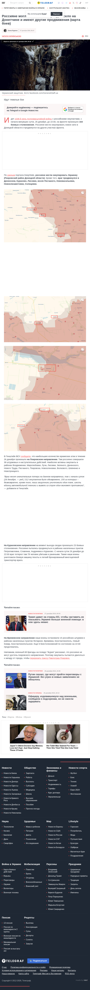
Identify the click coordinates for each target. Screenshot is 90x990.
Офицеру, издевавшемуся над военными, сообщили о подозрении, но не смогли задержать (52, 699)
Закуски (29, 944)
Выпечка (29, 923)
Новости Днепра (11, 782)
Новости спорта (78, 768)
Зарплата (30, 773)
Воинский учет (32, 886)
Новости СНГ (54, 839)
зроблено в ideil (81, 980)
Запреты (74, 884)
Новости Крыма (10, 809)
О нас (4, 967)
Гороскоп (74, 827)
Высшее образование (31, 799)
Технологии (9, 827)
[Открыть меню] (4, 3)
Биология (8, 835)
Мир (48, 821)
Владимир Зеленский (52, 871)
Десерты (30, 935)
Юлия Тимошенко (56, 901)
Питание (29, 831)
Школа (29, 794)
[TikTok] (80, 3)
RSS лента (70, 974)
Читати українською (11, 36)
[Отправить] (29, 3)
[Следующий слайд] (87, 8)
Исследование (32, 843)
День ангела (75, 888)
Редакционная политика (59, 967)
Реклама (43, 970)
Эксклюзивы (80, 8)
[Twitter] (73, 2)
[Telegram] (66, 3)
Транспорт (52, 780)
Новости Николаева (12, 813)
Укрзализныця (54, 797)
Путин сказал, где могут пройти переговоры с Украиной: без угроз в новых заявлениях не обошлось (54, 677)
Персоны (51, 864)
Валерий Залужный (56, 888)
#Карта (10, 717)
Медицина (30, 790)
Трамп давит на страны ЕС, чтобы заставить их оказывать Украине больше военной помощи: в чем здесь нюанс (56, 619)
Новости (7, 768)
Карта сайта (24, 974)
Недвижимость (54, 784)
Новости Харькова (12, 777)
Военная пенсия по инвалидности (12, 937)
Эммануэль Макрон (56, 884)
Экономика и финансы (53, 769)
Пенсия (6, 917)
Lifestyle (73, 821)
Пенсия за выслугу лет (12, 950)
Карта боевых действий (10, 871)
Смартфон (8, 843)
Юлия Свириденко (56, 909)
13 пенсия (8, 923)
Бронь (28, 874)
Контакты (72, 970)
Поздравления (76, 856)
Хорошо (56, 14)
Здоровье (30, 821)
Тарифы (51, 789)
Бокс (72, 777)
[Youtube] (70, 3)
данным (11, 175)
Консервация (31, 927)
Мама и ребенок (33, 827)
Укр (86, 3)
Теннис (73, 782)
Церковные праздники (75, 871)
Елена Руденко (13, 30)
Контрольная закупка (59, 8)
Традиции (74, 880)
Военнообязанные (34, 882)
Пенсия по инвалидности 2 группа (10, 929)
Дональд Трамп (55, 876)
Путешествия (76, 839)
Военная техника (11, 893)
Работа (29, 777)
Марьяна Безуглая (56, 905)
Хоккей (73, 786)
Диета (28, 835)
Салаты (29, 940)
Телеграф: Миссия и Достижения (47, 974)
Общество (30, 768)
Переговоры (9, 880)
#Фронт (27, 717)
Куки (44, 14)
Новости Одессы (11, 786)
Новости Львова (11, 790)
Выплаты (30, 782)
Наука (5, 821)
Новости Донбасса (12, 805)
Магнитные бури (77, 852)
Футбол (73, 773)
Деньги (51, 776)
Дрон (6, 839)
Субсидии (30, 786)
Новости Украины (35, 693)
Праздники (75, 864)
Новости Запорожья (12, 794)
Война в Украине (11, 864)
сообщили (26, 456)
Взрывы (7, 876)
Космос (7, 831)
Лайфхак (74, 847)
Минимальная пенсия (10, 943)
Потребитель (76, 831)
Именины (74, 893)
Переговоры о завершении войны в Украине (24, 8)
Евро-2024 (75, 790)
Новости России (55, 835)
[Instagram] (77, 3)
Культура (74, 843)
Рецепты (29, 917)
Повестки (30, 870)
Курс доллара (54, 793)
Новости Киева (10, 773)
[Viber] (62, 3)
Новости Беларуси (56, 847)
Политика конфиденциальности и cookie (28, 967)
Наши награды (57, 970)
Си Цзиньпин (54, 880)
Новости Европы (55, 827)
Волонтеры (8, 888)
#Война (19, 717)
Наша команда (8, 974)
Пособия (30, 805)
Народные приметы (79, 876)
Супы (28, 931)
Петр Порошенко (55, 897)
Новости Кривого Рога (11, 799)
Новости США (54, 831)
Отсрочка (30, 878)
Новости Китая (54, 843)
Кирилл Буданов (55, 893)
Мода (72, 835)
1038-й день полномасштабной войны (33, 119)
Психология (31, 839)
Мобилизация (32, 864)
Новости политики (35, 613)
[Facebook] (58, 3)
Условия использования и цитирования (19, 970)
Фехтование (75, 794)
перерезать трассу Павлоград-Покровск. (50, 658)
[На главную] (45, 3)
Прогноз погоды (33, 809)
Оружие (7, 884)
